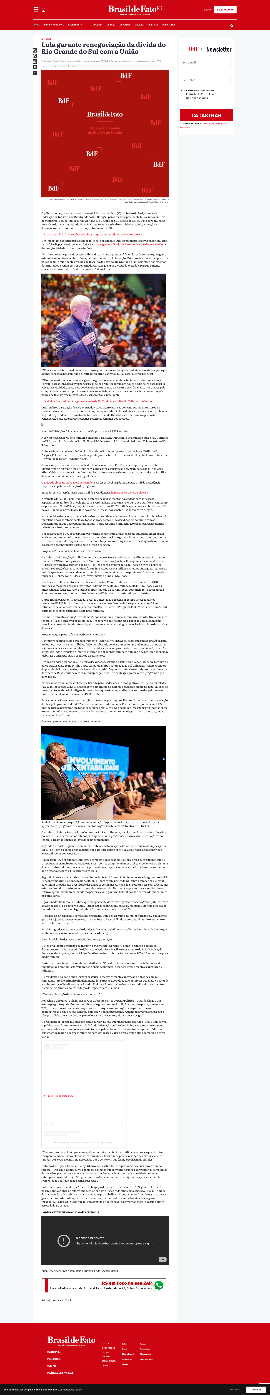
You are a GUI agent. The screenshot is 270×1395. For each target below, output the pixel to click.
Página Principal (54, 24)
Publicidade (54, 1359)
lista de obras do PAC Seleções (129, 492)
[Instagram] (43, 10)
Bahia (124, 1344)
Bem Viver (106, 1357)
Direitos (105, 1352)
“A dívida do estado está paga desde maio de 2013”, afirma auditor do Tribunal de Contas (98, 401)
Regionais (73, 24)
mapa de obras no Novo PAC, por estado (68, 482)
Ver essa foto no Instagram (58, 1096)
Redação (73, 66)
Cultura (97, 24)
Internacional (108, 1348)
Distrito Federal (128, 1354)
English (207, 10)
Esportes (125, 24)
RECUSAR (235, 1390)
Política (153, 24)
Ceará (124, 1349)
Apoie (36, 24)
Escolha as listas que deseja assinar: (197, 90)
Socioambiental (109, 1361)
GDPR (78, 1389)
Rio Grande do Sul (146, 1359)
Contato (52, 1366)
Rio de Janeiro (145, 1354)
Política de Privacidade (60, 1372)
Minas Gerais (127, 1359)
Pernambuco (145, 1349)
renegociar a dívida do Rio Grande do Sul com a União (130, 244)
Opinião (111, 24)
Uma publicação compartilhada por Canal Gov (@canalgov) (83, 1142)
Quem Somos (169, 24)
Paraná (143, 1344)
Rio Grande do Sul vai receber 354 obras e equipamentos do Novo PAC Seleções (92, 234)
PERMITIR (256, 1390)
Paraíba (125, 1364)
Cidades (139, 24)
